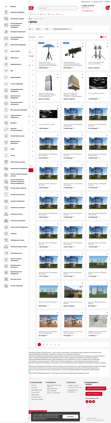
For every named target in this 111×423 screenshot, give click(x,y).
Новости (44, 14)
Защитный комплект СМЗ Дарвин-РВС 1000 (97, 243)
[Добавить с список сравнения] (57, 43)
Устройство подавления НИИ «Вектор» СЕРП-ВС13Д (96, 63)
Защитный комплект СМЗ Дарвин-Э (48, 302)
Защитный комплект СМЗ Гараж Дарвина (97, 302)
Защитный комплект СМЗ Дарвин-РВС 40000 (97, 125)
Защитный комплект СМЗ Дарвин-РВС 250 (72, 273)
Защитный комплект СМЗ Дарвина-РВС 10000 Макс (97, 154)
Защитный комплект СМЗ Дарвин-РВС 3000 (72, 214)
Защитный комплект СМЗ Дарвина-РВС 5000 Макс (73, 184)
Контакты (61, 14)
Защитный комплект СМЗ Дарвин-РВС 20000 (72, 154)
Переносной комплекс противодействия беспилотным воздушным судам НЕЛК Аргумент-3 (48, 64)
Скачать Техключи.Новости (95, 388)
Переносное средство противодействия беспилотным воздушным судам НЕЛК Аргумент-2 (73, 64)
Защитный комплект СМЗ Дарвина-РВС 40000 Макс (73, 125)
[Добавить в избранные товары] (57, 46)
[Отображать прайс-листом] (106, 37)
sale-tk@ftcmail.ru (88, 11)
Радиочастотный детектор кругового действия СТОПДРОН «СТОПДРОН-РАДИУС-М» (47, 95)
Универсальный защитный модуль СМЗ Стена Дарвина (72, 332)
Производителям (36, 390)
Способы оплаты (36, 397)
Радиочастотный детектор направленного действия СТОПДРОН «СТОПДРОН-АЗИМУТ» (72, 95)
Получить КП (35, 14)
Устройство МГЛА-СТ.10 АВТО (96, 93)
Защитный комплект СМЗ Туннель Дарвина (72, 302)
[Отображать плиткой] (101, 37)
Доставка (52, 14)
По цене (41, 37)
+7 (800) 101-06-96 (88, 6)
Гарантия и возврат (37, 399)
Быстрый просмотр (48, 52)
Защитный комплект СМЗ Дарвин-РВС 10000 (48, 184)
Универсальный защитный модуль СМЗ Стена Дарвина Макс (48, 332)
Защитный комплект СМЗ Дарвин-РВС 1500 (48, 243)
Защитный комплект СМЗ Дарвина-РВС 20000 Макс (48, 154)
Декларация (41, 43)
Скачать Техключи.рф (94, 394)
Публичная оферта (92, 418)
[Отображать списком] (104, 37)
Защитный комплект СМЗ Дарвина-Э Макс (97, 273)
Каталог (13, 6)
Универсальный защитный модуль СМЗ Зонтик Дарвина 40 (97, 332)
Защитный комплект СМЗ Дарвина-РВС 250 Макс (48, 273)
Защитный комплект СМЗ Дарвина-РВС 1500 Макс (97, 214)
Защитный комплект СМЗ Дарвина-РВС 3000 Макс (48, 214)
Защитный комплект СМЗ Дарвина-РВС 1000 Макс (73, 243)
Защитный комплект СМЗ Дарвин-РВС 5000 (97, 184)
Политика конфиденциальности (95, 420)
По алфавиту (31, 37)
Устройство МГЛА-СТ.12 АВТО (47, 124)
